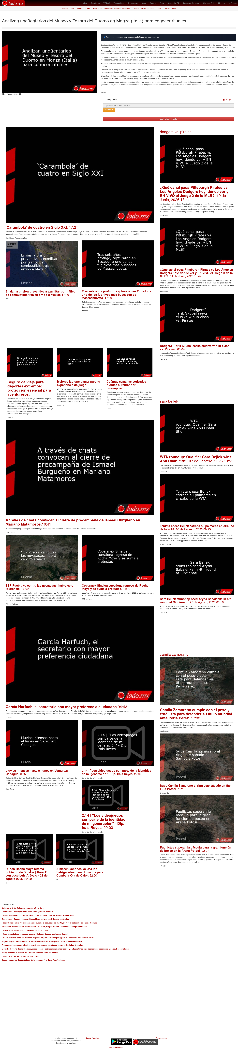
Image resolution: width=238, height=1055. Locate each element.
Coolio (136, 8)
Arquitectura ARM (83, 8)
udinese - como (68, 8)
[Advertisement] (80, 330)
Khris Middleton (170, 8)
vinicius (117, 8)
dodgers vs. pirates (176, 131)
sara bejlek (169, 401)
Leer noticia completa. (168, 119)
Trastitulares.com (116, 1047)
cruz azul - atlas (147, 8)
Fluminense (97, 8)
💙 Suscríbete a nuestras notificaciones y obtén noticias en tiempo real (131, 37)
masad (158, 8)
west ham (108, 8)
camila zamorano (174, 654)
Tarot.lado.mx (161, 1038)
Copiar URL (109, 109)
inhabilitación (127, 8)
